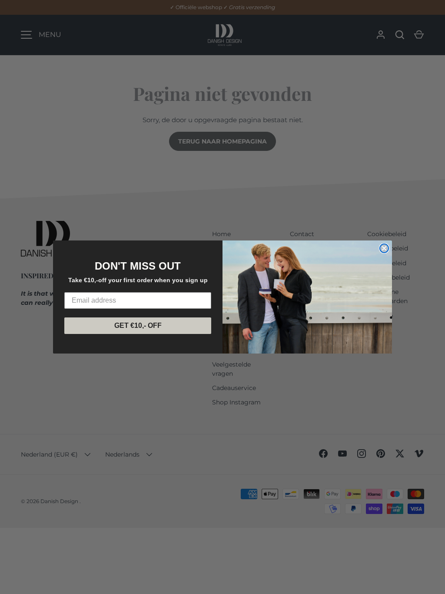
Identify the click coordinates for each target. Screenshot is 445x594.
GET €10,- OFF (138, 325)
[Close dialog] (384, 248)
